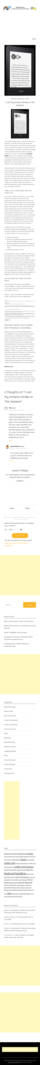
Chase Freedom (30, 859)
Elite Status (7, 738)
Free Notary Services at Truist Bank (23, 924)
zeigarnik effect (18, 896)
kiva (12, 880)
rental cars (23, 887)
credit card (9, 863)
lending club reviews (20, 880)
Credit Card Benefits (11, 720)
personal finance (13, 885)
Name (12, 508)
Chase (23, 859)
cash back (16, 860)
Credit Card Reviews (11, 725)
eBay (32, 870)
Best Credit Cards (10, 716)
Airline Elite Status (10, 707)
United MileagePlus (24, 893)
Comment (20, 481)
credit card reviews (23, 866)
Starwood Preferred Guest (15, 890)
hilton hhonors (30, 874)
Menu (34, 39)
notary (6, 885)
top (9, 893)
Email (27, 508)
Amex (30, 853)
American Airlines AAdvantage (15, 854)
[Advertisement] (20, 25)
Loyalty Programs (10, 751)
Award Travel (8, 711)
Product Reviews (9, 764)
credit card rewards (10, 870)
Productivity (8, 769)
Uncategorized (9, 773)
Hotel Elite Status (9, 742)
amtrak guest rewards (9, 856)
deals (28, 870)
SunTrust (25, 890)
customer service (21, 870)
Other (6, 755)
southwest (28, 887)
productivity (28, 885)
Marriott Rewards (25, 882)
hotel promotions (22, 877)
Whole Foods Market (9, 896)
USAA (32, 893)
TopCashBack (15, 893)
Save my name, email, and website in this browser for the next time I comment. (21, 518)
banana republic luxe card (26, 856)
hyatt (30, 877)
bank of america (8, 859)
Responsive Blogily (14, 1062)
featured (9, 873)
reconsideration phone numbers (12, 887)
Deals (6, 733)
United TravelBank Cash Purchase (15, 632)
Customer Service (10, 729)
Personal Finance (10, 760)
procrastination (21, 885)
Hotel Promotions (10, 747)
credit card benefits (22, 863)
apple (16, 856)
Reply (10, 440)
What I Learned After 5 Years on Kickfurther (18, 621)
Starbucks (6, 890)
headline (20, 873)
